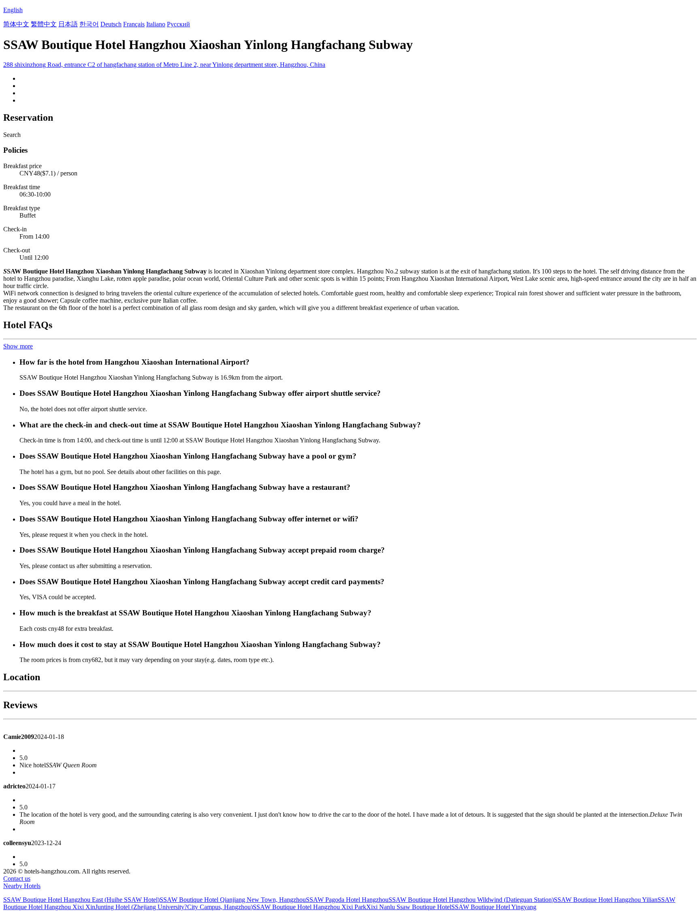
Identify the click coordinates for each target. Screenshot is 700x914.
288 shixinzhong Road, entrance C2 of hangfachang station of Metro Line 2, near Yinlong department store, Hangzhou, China (164, 64)
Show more (18, 346)
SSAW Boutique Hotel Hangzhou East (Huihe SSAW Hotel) (81, 899)
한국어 (89, 24)
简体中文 (16, 24)
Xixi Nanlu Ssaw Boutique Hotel (408, 906)
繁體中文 (44, 24)
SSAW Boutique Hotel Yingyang (493, 906)
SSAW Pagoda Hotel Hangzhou (347, 899)
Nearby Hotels (22, 885)
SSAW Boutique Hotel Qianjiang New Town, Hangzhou (233, 899)
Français (134, 24)
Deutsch (111, 24)
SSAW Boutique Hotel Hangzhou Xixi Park (309, 906)
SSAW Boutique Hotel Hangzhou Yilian (605, 899)
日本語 (68, 24)
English (13, 9)
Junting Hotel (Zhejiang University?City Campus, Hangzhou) (174, 906)
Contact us (16, 878)
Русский (178, 24)
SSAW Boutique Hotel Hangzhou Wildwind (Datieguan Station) (471, 899)
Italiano (155, 24)
